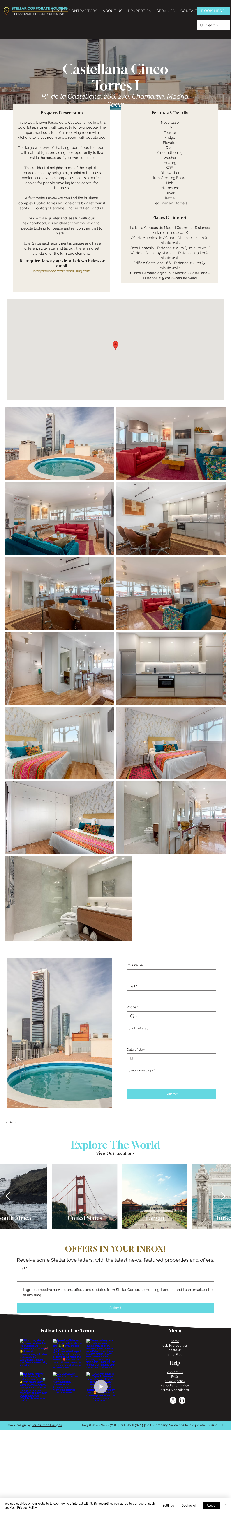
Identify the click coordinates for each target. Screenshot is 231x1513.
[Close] (225, 1505)
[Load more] (67, 1411)
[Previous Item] (7, 1196)
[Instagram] (173, 1400)
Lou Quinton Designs (47, 1425)
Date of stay (136, 1049)
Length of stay (137, 1028)
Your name (136, 965)
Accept (211, 1505)
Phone (132, 1007)
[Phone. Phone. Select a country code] (134, 1016)
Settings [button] (168, 1505)
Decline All (188, 1505)
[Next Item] (223, 1196)
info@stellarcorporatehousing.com (61, 271)
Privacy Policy (27, 1507)
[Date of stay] (131, 1058)
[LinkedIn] (182, 1400)
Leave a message (141, 1070)
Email (132, 986)
